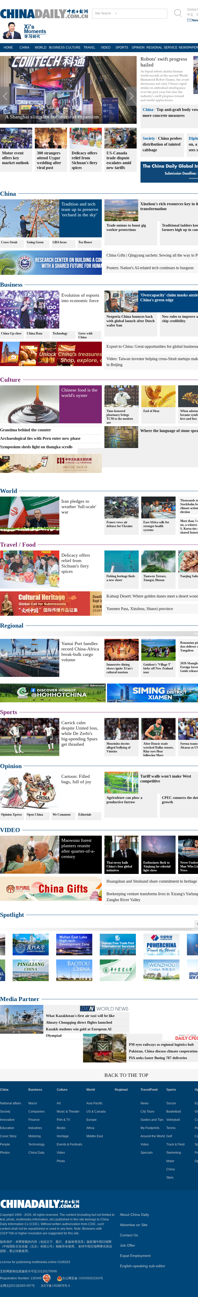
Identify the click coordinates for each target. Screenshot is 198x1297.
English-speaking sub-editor (142, 1266)
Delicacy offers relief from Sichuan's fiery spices (75, 563)
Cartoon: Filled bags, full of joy (76, 779)
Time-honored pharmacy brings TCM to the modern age (119, 416)
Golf (169, 1136)
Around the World (153, 1136)
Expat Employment (135, 1256)
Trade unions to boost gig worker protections (126, 227)
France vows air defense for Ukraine (119, 524)
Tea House (85, 242)
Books (61, 1128)
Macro (32, 1103)
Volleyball (173, 1120)
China (148, 109)
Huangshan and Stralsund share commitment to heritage (151, 881)
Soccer (171, 1103)
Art (59, 1103)
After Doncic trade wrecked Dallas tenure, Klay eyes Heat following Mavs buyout (158, 751)
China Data (34, 333)
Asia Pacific (94, 1103)
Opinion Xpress (11, 814)
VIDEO (105, 47)
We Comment (62, 814)
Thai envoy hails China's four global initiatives (119, 866)
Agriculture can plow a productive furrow (124, 800)
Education (7, 1128)
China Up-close (11, 333)
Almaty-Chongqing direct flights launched (79, 1022)
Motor (170, 1161)
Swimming (173, 1152)
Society (149, 138)
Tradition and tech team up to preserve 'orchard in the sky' (79, 209)
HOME (8, 47)
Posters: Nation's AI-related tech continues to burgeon (150, 268)
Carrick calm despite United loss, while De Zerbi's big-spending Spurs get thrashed (79, 733)
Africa (90, 1128)
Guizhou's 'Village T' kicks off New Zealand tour (158, 668)
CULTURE (73, 47)
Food (29, 544)
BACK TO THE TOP (126, 1075)
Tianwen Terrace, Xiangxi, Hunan (154, 578)
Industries (35, 1128)
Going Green (35, 242)
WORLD (40, 47)
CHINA (24, 47)
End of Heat (151, 411)
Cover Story (8, 1136)
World (8, 491)
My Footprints (150, 1128)
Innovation (7, 1120)
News (144, 1103)
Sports (8, 712)
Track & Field (175, 1144)
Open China (35, 814)
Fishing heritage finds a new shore (120, 578)
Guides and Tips (152, 1120)
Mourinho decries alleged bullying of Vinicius (118, 747)
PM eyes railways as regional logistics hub (161, 1045)
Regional (11, 625)
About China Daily (134, 1214)
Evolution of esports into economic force (80, 298)
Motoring (34, 1136)
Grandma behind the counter (25, 430)
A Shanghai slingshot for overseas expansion (52, 116)
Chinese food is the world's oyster (79, 392)
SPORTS (122, 47)
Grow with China (85, 335)
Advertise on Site (133, 1225)
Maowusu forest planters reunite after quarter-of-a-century (78, 848)
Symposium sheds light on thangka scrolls (36, 447)
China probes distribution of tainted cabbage (162, 144)
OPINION (138, 47)
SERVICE (170, 47)
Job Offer (127, 1245)
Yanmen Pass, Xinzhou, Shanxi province (139, 608)
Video (61, 1152)
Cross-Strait (9, 242)
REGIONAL (154, 47)
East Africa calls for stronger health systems (156, 526)
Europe (91, 1120)
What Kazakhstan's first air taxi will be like (80, 1016)
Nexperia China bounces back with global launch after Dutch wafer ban (130, 321)
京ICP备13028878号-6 (55, 1285)
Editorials (84, 814)
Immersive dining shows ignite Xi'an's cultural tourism (119, 668)
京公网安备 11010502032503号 (82, 1278)
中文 (190, 14)
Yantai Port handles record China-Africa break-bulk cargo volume (80, 651)
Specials (147, 1152)
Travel (8, 544)
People (5, 1144)
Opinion (11, 766)
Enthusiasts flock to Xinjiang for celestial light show (156, 866)
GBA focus (60, 242)
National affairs (10, 1103)
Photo (61, 1161)
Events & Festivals (69, 1144)
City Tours (147, 1111)
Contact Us (129, 1235)
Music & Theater (68, 1111)
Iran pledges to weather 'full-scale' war (78, 507)
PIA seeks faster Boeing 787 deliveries (158, 1058)
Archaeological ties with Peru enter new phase (40, 438)
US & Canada (96, 1111)
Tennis (171, 1128)
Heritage (63, 1136)
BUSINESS (57, 47)
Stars (170, 1177)
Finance (34, 1120)
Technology (60, 333)
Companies (36, 1111)
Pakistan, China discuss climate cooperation (163, 1051)
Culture (10, 379)
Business (11, 284)
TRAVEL (89, 47)
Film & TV (63, 1120)
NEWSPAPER (187, 47)
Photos (5, 1152)
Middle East (94, 1136)
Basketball (173, 1111)
